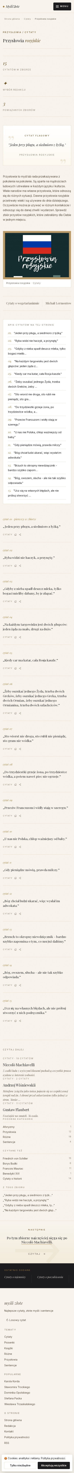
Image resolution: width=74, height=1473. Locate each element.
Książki (8, 1348)
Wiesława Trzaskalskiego (19, 1404)
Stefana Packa (13, 1398)
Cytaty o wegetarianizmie (22, 303)
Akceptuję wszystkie (53, 1465)
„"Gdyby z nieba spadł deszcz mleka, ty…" (29, 1205)
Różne (37, 1136)
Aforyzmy (37, 1126)
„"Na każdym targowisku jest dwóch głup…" (30, 1210)
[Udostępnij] (20, 534)
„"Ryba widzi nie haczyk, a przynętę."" (26, 1200)
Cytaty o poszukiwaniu (50, 1277)
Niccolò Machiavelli (36, 1242)
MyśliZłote (13, 6)
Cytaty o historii (37, 1178)
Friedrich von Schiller (37, 1158)
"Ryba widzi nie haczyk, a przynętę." (36, 340)
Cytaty (27, 19)
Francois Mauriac (37, 1168)
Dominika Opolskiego (17, 1392)
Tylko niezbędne (20, 1465)
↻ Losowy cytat (16, 1320)
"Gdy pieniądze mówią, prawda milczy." (37, 444)
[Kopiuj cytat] (15, 534)
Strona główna (12, 19)
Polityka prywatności (16, 1437)
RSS (6, 1442)
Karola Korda (12, 1381)
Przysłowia (37, 1131)
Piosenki (9, 1342)
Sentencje (37, 1141)
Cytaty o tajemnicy (15, 1277)
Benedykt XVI (37, 1173)
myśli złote (13, 1303)
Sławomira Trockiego (17, 1387)
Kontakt (8, 1431)
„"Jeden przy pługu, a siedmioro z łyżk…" (28, 1195)
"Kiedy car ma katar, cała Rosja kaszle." (38, 373)
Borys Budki (37, 1163)
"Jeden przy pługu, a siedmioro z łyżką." (38, 333)
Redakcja (10, 1425)
